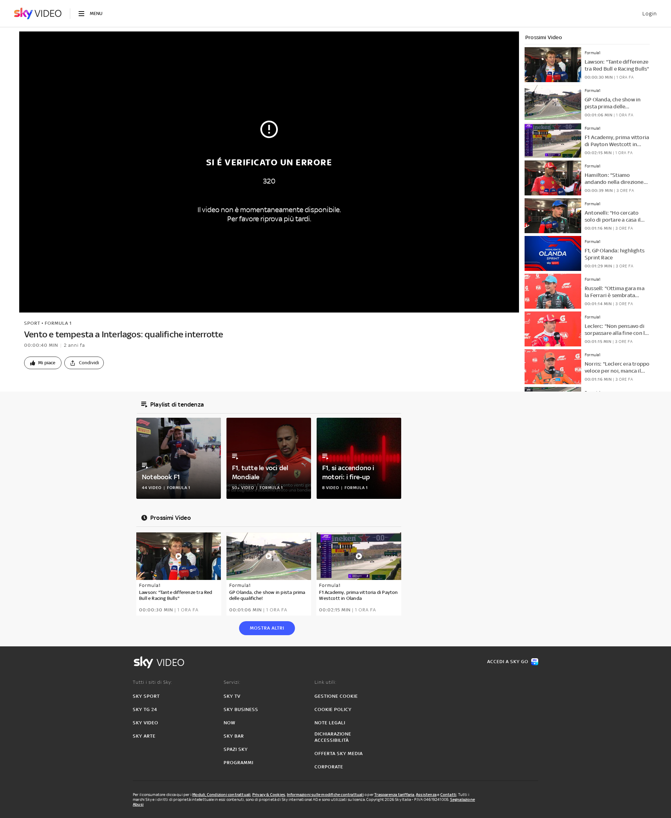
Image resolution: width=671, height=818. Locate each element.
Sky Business (241, 709)
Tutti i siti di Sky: (152, 682)
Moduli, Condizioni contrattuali (221, 794)
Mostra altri (267, 628)
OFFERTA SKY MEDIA (339, 753)
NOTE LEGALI (330, 722)
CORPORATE (329, 766)
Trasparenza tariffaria (394, 794)
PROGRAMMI (238, 762)
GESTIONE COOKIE (336, 696)
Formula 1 (58, 323)
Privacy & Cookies (268, 794)
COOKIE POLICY (333, 709)
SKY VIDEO (145, 722)
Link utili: (326, 682)
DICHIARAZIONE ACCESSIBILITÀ (333, 737)
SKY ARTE (144, 736)
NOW (230, 722)
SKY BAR (234, 736)
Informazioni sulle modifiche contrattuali (325, 794)
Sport (32, 323)
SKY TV (232, 696)
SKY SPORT (146, 696)
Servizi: (232, 682)
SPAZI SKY (236, 749)
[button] (43, 363)
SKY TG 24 (145, 709)
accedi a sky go (507, 661)
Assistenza (426, 794)
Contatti (448, 794)
